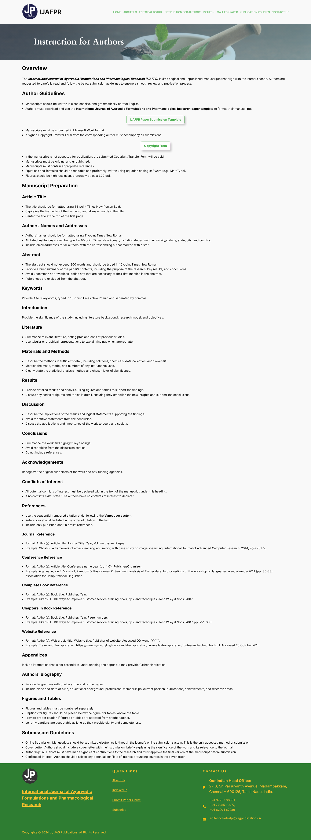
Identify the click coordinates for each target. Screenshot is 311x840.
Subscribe (119, 809)
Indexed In (119, 790)
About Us (118, 780)
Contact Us (215, 771)
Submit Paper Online (126, 800)
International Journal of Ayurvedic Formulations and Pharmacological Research (57, 798)
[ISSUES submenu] (214, 12)
